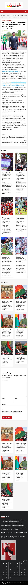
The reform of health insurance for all (11, 71)
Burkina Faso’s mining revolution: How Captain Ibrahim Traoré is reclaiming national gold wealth (7, 304)
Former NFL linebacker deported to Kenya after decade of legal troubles (21, 174)
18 (14, 572)
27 (21, 575)
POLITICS (21, 297)
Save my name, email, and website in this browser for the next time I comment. (12, 412)
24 (10, 575)
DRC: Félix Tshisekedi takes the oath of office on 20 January (14, 142)
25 (14, 575)
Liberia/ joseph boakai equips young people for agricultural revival (21, 358)
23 (6, 575)
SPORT (6, 169)
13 (21, 569)
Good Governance (5, 20)
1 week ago (5, 181)
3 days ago (19, 336)
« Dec (2, 580)
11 (14, 569)
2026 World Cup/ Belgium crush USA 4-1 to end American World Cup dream (21, 259)
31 (10, 577)
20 (21, 572)
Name (3, 398)
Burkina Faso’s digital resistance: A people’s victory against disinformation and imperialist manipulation (21, 305)
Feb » (5, 580)
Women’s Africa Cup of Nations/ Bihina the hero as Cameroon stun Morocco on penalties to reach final (7, 176)
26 (17, 575)
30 (6, 577)
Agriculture (18, 353)
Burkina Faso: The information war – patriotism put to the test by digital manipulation (7, 359)
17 (10, 572)
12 (17, 569)
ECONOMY (4, 297)
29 (3, 577)
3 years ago (5, 28)
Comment (4, 381)
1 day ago (4, 308)
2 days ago (19, 309)
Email (16, 398)
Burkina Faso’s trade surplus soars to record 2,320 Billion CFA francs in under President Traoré (6, 332)
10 (10, 569)
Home (11, 20)
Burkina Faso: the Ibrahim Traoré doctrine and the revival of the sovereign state (20, 332)
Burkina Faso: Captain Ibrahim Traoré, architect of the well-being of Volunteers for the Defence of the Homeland (14, 137)
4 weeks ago (19, 178)
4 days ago (5, 363)
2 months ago (5, 262)
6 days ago (19, 361)
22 (3, 575)
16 (6, 572)
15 (3, 572)
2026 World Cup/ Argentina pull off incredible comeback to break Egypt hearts (7, 259)
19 (17, 572)
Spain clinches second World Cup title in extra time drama (7, 218)
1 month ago (5, 221)
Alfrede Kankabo (10, 28)
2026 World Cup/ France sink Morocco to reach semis (20, 218)
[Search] (26, 11)
